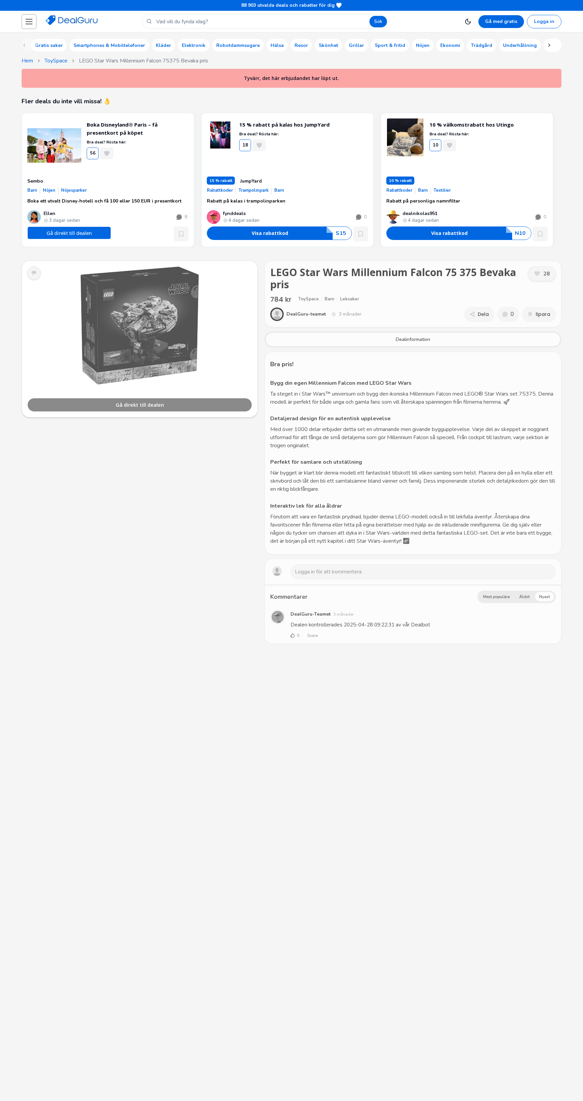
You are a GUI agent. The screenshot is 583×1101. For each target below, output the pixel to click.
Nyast (544, 596)
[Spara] (181, 233)
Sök (378, 21)
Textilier (442, 190)
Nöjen (49, 190)
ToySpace (56, 60)
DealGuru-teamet (310, 614)
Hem (27, 60)
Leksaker (349, 299)
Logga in (544, 21)
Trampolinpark (254, 190)
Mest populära (496, 596)
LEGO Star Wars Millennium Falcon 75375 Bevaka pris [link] (143, 60)
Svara (312, 635)
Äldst (524, 596)
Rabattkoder (220, 190)
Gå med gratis (501, 21)
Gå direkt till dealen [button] (69, 233)
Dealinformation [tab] (413, 339)
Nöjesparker (74, 190)
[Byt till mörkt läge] (468, 21)
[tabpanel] (413, 453)
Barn (32, 190)
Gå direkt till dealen (140, 404)
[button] (29, 21)
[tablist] (413, 339)
